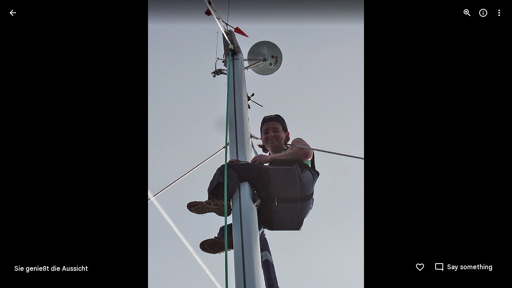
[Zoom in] (467, 13)
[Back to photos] (12, 12)
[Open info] (483, 13)
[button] (22, 144)
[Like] (420, 267)
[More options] (499, 13)
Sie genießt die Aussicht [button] (51, 269)
